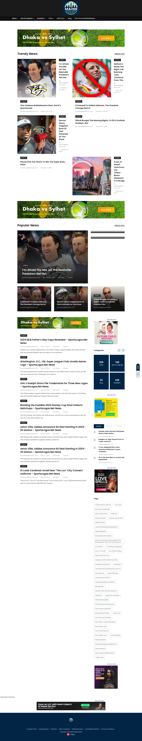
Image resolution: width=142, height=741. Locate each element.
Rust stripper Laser (101, 635)
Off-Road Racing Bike (101, 600)
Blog (69, 18)
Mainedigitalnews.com (107, 436)
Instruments (117, 564)
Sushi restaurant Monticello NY (104, 653)
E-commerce (99, 546)
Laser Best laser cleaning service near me (108, 569)
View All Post (120, 54)
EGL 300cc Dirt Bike (115, 551)
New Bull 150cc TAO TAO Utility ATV (106, 591)
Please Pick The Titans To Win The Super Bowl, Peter (42, 163)
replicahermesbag (7, 697)
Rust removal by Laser (102, 631)
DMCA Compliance (64, 729)
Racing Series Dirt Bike (102, 613)
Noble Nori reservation (112, 595)
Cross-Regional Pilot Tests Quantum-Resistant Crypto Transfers (109, 449)
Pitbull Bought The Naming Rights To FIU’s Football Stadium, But (100, 121)
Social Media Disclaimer (92, 729)
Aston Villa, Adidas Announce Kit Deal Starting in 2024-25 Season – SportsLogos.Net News (52, 428)
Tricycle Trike (99, 657)
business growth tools (116, 518)
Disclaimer (54, 729)
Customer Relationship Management (106, 527)
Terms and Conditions (107, 729)
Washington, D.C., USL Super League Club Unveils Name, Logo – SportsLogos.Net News (53, 363)
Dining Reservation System (103, 536)
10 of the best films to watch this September (111, 458)
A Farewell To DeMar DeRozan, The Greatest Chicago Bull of (96, 106)
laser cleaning (99, 573)
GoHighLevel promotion (102, 564)
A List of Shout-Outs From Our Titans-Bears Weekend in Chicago (119, 171)
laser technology (113, 573)
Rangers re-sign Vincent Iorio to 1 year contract (111, 440)
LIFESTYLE (60, 18)
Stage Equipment (100, 639)
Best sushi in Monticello (102, 509)
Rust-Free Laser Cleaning (103, 617)
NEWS (14, 18)
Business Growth (100, 518)
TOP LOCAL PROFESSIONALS (84, 18)
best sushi (118, 505)
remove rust (116, 613)
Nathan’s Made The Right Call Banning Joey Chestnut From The (119, 72)
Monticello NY (99, 586)
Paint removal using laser (103, 608)
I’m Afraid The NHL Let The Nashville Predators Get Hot (64, 71)
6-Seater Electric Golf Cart (103, 505)
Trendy (119, 426)
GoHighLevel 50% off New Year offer (106, 560)
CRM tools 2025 (100, 522)
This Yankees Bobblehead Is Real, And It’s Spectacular (40, 106)
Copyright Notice (44, 729)
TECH (50, 18)
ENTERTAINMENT (27, 18)
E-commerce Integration (114, 546)
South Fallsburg (115, 635)
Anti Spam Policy (32, 729)
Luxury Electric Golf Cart (102, 577)
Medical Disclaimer (77, 729)
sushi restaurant (100, 648)
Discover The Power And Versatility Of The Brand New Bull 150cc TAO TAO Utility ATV (108, 541)
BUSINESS (40, 18)
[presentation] (119, 350)
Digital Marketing (100, 531)
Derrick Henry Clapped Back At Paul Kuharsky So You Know (63, 130)
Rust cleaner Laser (101, 626)
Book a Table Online (101, 513)
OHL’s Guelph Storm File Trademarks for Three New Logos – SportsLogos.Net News (54, 385)
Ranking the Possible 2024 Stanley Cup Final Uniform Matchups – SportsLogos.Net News (51, 406)
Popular (109, 426)
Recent (98, 426)
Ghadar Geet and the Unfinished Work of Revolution (111, 432)
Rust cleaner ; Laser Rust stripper (105, 622)
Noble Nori (98, 595)
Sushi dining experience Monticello (106, 644)
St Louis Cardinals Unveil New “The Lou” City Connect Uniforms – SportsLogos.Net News (51, 472)
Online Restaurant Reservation (104, 604)
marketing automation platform (104, 582)
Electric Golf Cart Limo (102, 555)
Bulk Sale (114, 513)
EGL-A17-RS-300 (100, 551)
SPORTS (62, 60)
